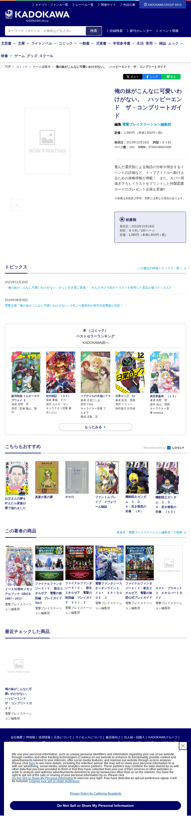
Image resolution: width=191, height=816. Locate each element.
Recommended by (154, 447)
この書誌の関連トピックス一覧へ (160, 268)
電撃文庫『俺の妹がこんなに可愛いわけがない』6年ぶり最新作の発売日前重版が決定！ (64, 305)
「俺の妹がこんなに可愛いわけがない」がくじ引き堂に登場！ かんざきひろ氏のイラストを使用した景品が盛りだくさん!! (88, 287)
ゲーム (19, 56)
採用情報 (44, 737)
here (32, 763)
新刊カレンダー (141, 31)
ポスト (135, 76)
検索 (93, 31)
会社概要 (17, 737)
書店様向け (113, 737)
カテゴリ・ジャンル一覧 (51, 4)
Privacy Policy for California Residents (95, 793)
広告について (63, 737)
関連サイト (108, 4)
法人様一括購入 (134, 737)
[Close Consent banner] (183, 746)
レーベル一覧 (85, 4)
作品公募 (129, 4)
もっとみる (93, 427)
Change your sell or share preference (54, 781)
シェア (154, 76)
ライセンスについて (88, 737)
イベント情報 (169, 31)
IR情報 (30, 737)
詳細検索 (116, 31)
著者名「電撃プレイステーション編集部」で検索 (149, 532)
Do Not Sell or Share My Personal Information (42, 778)
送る (173, 76)
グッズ (32, 56)
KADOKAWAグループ (163, 737)
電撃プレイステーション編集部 (146, 124)
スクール (46, 56)
